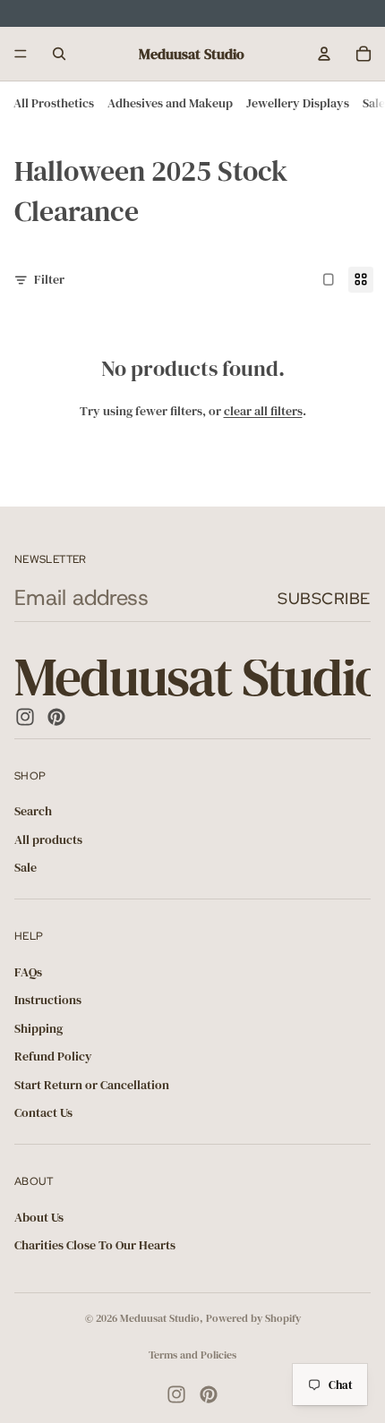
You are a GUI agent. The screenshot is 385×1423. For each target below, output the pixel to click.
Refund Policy (53, 1057)
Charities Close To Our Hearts (94, 1246)
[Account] (324, 53)
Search (33, 812)
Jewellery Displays (297, 103)
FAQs (28, 972)
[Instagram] (25, 717)
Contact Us (43, 1113)
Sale (374, 103)
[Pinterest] (56, 717)
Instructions (47, 1001)
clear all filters (263, 411)
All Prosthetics (53, 103)
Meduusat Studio (160, 1318)
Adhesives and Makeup (170, 103)
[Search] (59, 53)
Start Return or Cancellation (91, 1085)
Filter (49, 279)
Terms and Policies (192, 1355)
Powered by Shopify (253, 1318)
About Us (39, 1217)
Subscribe (324, 598)
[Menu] (20, 53)
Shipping (38, 1028)
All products (48, 839)
